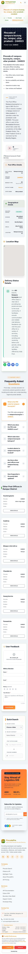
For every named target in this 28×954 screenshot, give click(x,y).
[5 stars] (15, 689)
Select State (11, 723)
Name (5, 672)
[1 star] (4, 689)
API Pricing (6, 879)
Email (5, 680)
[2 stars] (7, 689)
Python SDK (6, 893)
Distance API (6, 871)
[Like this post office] (10, 148)
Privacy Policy (22, 941)
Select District (11, 731)
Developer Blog (7, 901)
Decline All (20, 947)
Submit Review (9, 707)
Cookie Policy (7, 943)
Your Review (7, 692)
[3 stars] (10, 689)
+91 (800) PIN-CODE (8, 919)
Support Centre (7, 899)
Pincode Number (12, 752)
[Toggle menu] (25, 2)
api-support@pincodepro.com (11, 921)
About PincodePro (8, 877)
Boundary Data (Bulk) (9, 896)
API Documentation (8, 890)
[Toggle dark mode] (21, 2)
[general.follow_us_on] (3, 857)
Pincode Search (7, 868)
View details (14, 510)
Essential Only (14, 951)
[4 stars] (13, 689)
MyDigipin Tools (7, 874)
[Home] (4, 18)
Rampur (21, 187)
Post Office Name (12, 741)
